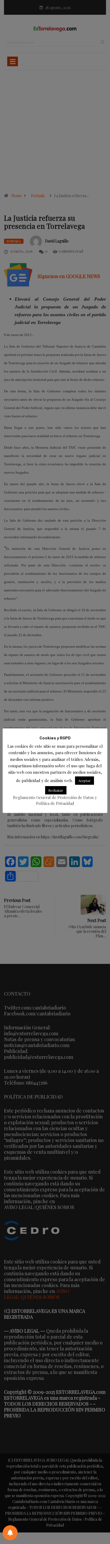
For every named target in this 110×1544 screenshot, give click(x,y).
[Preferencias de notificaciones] (10, 1532)
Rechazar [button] (55, 790)
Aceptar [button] (84, 780)
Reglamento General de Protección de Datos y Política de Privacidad (55, 800)
